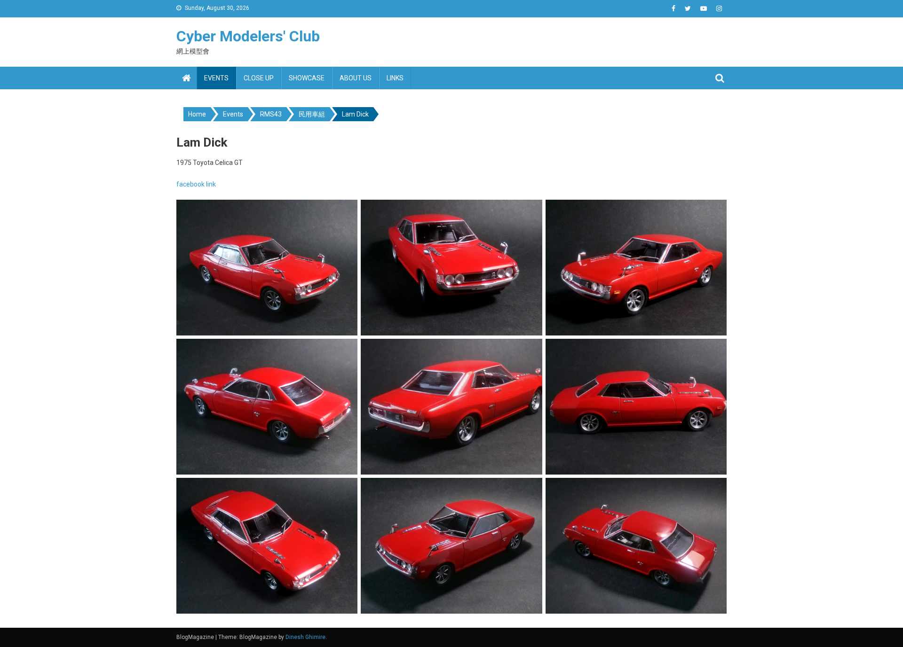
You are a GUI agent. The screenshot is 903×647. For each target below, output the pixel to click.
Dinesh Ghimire (305, 637)
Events (216, 78)
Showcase (307, 78)
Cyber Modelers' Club (248, 36)
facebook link (196, 184)
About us (356, 78)
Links (395, 78)
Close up (259, 78)
